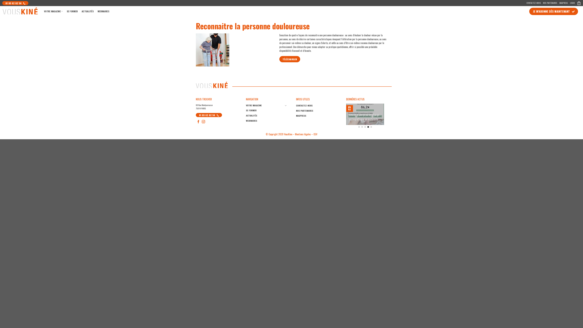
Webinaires (103, 11)
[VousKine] (20, 11)
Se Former (72, 11)
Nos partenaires (550, 3)
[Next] (384, 115)
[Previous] (346, 115)
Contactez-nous (534, 3)
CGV (315, 134)
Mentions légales (303, 134)
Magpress (563, 3)
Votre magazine (52, 11)
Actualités (88, 11)
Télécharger (290, 59)
